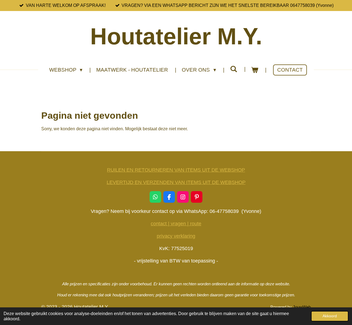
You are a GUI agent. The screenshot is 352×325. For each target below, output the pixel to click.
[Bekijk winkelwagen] (255, 70)
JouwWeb (302, 307)
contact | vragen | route (176, 223)
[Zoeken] (233, 69)
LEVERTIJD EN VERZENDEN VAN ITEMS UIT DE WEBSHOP (176, 182)
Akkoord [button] (330, 316)
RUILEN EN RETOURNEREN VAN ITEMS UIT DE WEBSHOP (176, 170)
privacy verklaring (176, 236)
